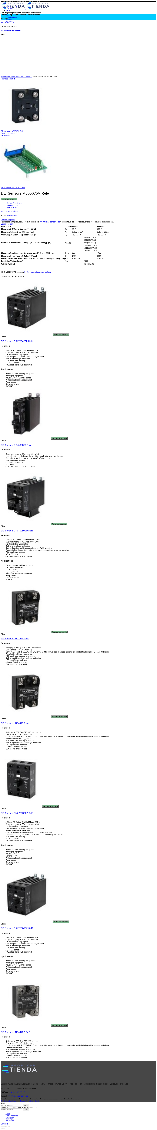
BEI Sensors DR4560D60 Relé (16, 445)
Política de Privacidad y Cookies (29, 1101)
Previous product (8, 79)
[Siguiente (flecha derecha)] (4, 1128)
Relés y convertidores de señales (18, 77)
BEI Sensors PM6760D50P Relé (17, 813)
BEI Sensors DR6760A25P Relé (17, 341)
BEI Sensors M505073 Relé (12, 131)
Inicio (3, 77)
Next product (6, 135)
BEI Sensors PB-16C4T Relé (13, 188)
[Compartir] (4, 1126)
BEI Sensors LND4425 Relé (15, 723)
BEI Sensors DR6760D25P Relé (17, 928)
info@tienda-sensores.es (50, 222)
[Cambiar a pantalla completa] (6, 1126)
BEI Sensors (12, 216)
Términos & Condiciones (9, 1101)
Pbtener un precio (13, 205)
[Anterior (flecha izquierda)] (2, 1128)
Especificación (11, 207)
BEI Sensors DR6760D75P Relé (17, 531)
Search (26, 1105)
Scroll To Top (6, 1124)
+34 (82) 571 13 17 (17, 1092)
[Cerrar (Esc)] (2, 1126)
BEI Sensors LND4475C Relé (15, 1032)
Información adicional (14, 203)
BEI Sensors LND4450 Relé (15, 638)
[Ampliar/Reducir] (9, 1126)
